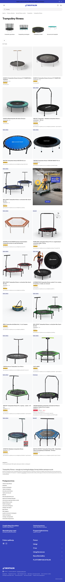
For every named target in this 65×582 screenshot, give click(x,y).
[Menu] (4, 5)
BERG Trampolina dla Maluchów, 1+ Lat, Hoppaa (15, 324)
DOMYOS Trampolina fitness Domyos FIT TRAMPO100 (47, 78)
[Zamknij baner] (61, 2)
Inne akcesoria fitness (8, 491)
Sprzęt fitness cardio (7, 502)
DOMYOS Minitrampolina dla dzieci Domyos (14, 118)
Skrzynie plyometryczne (8, 496)
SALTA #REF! (36, 366)
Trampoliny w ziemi (38, 34)
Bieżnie (4, 494)
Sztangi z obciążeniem (8, 516)
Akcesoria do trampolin (52, 34)
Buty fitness (5, 509)
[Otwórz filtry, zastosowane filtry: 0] (4, 40)
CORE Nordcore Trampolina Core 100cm (13, 366)
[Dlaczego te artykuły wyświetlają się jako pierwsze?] (3, 44)
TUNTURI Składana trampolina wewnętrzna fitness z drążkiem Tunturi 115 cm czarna (46, 406)
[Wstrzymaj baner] (59, 2)
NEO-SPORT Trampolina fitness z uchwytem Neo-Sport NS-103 (47, 325)
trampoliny (23, 472)
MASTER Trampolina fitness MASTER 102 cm (14, 160)
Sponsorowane (36, 168)
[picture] (17, 61)
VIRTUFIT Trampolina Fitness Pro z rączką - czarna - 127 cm (17, 406)
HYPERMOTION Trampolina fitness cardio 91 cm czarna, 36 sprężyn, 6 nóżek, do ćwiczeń (47, 283)
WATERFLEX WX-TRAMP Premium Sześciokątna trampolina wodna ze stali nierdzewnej (15, 242)
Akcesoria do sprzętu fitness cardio (11, 500)
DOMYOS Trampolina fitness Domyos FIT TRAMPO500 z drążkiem (17, 78)
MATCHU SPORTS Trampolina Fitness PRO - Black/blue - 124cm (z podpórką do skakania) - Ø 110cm (47, 449)
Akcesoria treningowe (8, 505)
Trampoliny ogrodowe (10, 34)
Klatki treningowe (7, 503)
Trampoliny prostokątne (23, 34)
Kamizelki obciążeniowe (8, 518)
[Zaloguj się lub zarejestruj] (57, 5)
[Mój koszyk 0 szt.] (60, 5)
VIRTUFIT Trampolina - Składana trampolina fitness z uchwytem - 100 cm (46, 119)
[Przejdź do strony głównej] (31, 5)
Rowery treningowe (7, 487)
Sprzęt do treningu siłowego (9, 498)
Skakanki (5, 485)
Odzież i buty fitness (7, 483)
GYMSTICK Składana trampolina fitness (13, 449)
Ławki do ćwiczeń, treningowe (9, 513)
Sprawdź (47, 201)
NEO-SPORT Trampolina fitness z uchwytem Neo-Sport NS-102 (17, 200)
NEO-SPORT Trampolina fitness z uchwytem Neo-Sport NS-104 (17, 283)
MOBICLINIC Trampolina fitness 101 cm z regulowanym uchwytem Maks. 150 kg (47, 242)
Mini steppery (6, 511)
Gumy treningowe (7, 514)
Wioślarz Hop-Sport (7, 507)
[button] (44, 412)
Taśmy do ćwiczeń (7, 492)
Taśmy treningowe (7, 489)
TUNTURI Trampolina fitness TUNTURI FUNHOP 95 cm (46, 160)
